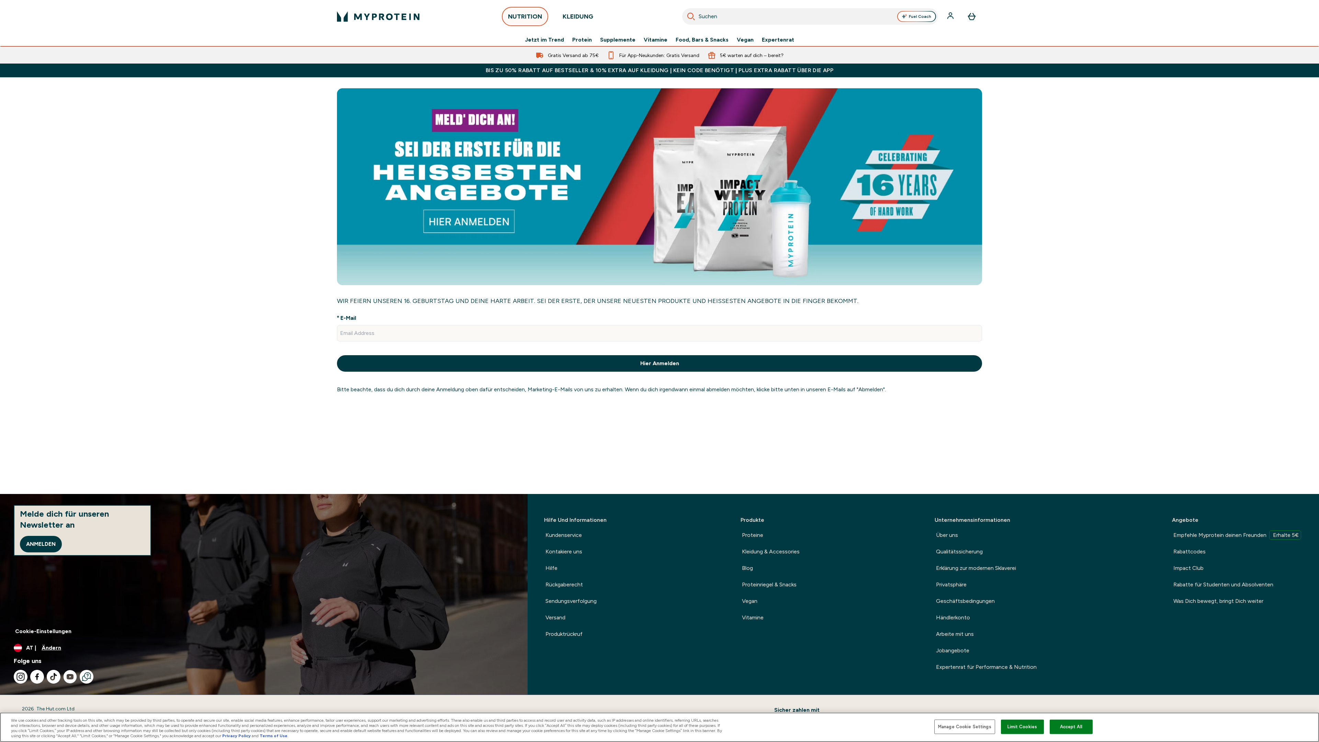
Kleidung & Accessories (771, 551)
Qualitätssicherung (959, 551)
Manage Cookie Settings (964, 726)
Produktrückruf (564, 634)
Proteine (752, 535)
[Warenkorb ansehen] (971, 16)
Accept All (1071, 726)
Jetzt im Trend (544, 40)
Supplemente (617, 40)
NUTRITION (525, 16)
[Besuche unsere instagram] (20, 677)
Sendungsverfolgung (571, 601)
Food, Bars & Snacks (702, 40)
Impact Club (1188, 568)
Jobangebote (952, 650)
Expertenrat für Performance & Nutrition (986, 667)
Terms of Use (274, 735)
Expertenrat (778, 40)
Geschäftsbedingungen (965, 601)
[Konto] (951, 16)
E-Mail (348, 318)
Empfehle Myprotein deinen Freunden (1236, 535)
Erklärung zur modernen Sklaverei (976, 568)
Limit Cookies (1022, 726)
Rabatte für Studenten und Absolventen (1223, 584)
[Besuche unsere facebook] (37, 677)
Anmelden (41, 544)
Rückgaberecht (564, 584)
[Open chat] (86, 677)
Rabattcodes (1189, 551)
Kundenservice (563, 535)
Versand (555, 617)
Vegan (745, 40)
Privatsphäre (951, 584)
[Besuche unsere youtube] (70, 677)
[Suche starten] (691, 16)
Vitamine (655, 40)
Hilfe (551, 568)
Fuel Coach (920, 16)
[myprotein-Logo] (378, 16)
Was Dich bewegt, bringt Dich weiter (1218, 601)
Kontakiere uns (563, 551)
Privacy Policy (236, 735)
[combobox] (810, 16)
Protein (582, 40)
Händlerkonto (953, 617)
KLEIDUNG (578, 16)
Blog (747, 568)
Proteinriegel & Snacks (769, 584)
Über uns (947, 535)
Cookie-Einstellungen (43, 631)
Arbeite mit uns (955, 634)
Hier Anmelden (659, 363)
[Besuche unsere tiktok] (53, 677)
